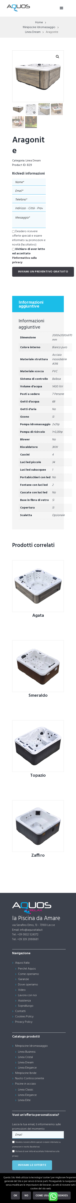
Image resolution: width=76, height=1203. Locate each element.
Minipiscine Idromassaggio (39, 27)
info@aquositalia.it (31, 930)
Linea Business (26, 1052)
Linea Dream (33, 32)
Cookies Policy (24, 1016)
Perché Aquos (27, 968)
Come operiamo (28, 974)
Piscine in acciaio (25, 1083)
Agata (38, 615)
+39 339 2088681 (27, 939)
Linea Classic (25, 1089)
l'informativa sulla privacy (24, 260)
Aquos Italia (22, 962)
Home (39, 22)
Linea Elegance (27, 1067)
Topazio (38, 775)
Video (22, 990)
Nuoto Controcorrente (29, 1078)
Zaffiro (38, 855)
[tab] (38, 304)
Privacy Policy (23, 1022)
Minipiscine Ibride (26, 1073)
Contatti (20, 1011)
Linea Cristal (25, 1057)
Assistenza (24, 1000)
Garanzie (23, 979)
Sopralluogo (25, 1006)
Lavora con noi (27, 995)
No (26, 1195)
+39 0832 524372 (27, 934)
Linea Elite (24, 1100)
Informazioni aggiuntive (31, 304)
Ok (15, 1195)
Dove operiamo (28, 984)
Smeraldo (38, 695)
